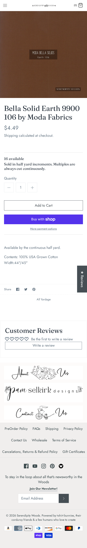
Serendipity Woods (28, 515)
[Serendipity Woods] (43, 5)
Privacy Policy (73, 428)
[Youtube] (35, 466)
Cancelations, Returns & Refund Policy (29, 451)
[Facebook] (26, 466)
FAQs (36, 428)
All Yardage (44, 299)
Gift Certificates (74, 451)
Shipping (11, 135)
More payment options (43, 228)
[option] (43, 54)
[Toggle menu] (5, 5)
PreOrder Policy (16, 428)
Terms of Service (64, 440)
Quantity (10, 178)
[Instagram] (43, 466)
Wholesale (39, 440)
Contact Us (19, 440)
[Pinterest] (52, 466)
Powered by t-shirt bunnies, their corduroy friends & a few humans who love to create (46, 517)
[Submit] (64, 498)
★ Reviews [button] (82, 279)
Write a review (44, 345)
